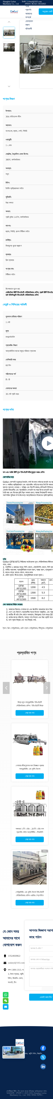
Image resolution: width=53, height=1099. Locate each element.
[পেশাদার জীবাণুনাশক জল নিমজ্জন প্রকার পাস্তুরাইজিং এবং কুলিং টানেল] (30, 741)
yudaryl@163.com (16, 963)
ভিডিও (28, 2)
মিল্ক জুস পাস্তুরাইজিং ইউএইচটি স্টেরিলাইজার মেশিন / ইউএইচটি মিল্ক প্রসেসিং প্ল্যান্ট (29, 705)
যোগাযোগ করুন (29, 23)
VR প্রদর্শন (28, 8)
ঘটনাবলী (28, 28)
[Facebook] (43, 1048)
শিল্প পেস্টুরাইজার (13, 628)
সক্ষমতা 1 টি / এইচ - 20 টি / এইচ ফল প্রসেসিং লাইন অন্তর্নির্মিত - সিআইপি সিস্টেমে (30, 832)
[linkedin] (43, 1066)
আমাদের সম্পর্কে (28, 15)
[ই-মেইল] (9, 1009)
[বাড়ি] (14, 12)
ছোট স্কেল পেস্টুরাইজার (28, 628)
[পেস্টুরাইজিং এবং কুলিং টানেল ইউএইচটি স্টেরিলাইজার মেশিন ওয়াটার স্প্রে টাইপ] (30, 868)
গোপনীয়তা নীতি (11, 1091)
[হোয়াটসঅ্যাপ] (9, 997)
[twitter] (43, 1057)
